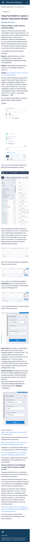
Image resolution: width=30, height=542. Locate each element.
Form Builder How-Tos (20, 7)
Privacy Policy (4, 535)
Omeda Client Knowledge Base (14, 2)
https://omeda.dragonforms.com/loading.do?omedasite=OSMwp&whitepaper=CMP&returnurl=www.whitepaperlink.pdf (14, 509)
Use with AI (6, 11)
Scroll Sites (21, 538)
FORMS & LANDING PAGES (7, 7)
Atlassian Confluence (6, 539)
